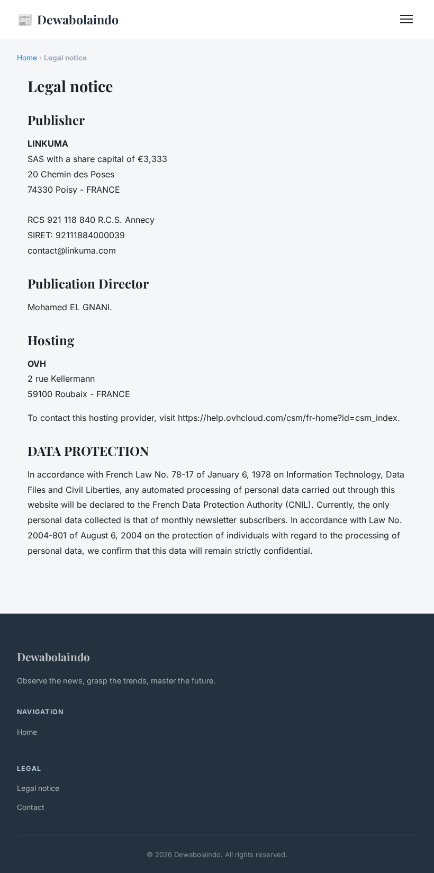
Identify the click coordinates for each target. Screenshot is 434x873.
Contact (30, 807)
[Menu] (406, 19)
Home (27, 57)
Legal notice (38, 788)
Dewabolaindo (68, 19)
